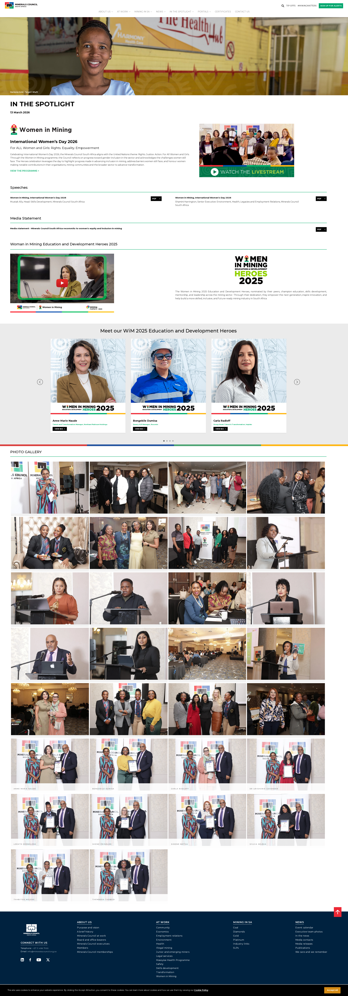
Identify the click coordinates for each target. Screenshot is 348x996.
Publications (302, 948)
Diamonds (239, 931)
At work (122, 11)
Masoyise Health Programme (173, 960)
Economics (162, 931)
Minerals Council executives (93, 944)
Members (82, 948)
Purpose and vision (88, 927)
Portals (203, 11)
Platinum (238, 940)
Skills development (167, 968)
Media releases (304, 944)
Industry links (241, 944)
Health (160, 944)
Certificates (223, 11)
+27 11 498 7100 (40, 948)
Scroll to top (337, 912)
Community (163, 927)
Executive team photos (309, 931)
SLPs (236, 948)
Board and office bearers (91, 940)
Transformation (165, 972)
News (159, 11)
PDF (154, 199)
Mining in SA (142, 11)
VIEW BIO (59, 429)
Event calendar (304, 927)
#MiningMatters (307, 5)
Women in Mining (166, 976)
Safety (160, 964)
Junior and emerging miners (172, 952)
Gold (236, 935)
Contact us (242, 11)
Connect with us (34, 943)
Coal (235, 927)
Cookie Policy (201, 990)
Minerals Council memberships (95, 952)
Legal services (164, 956)
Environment (164, 940)
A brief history (85, 931)
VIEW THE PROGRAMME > (24, 171)
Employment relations (169, 935)
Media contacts (304, 940)
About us (105, 11)
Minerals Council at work (91, 935)
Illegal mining (164, 948)
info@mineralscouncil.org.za (42, 951)
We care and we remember (311, 952)
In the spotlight (180, 11)
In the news (302, 935)
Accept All (332, 990)
